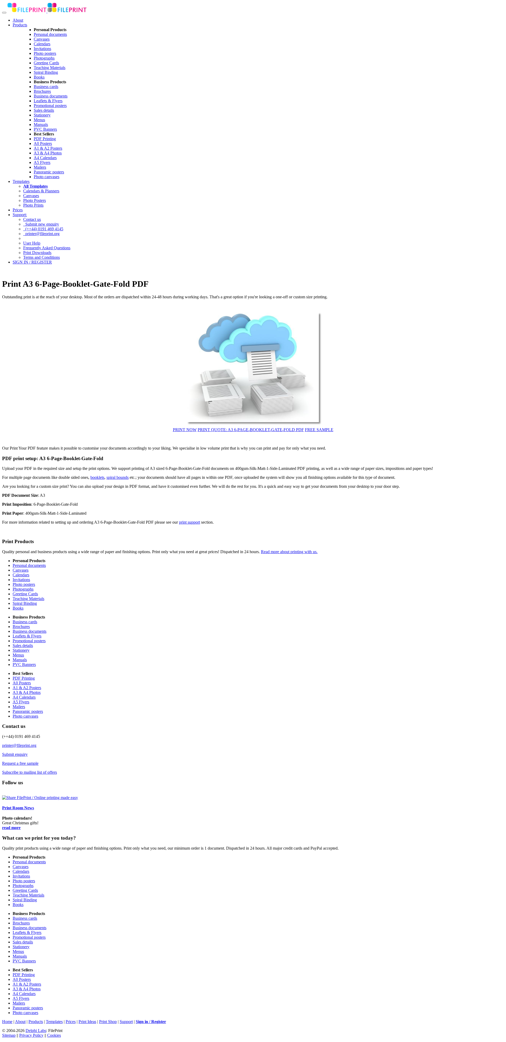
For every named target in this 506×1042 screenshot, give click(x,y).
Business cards (46, 86)
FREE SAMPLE (319, 429)
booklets (97, 477)
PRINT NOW (185, 429)
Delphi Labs (36, 1030)
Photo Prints (33, 205)
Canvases (42, 39)
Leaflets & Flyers (48, 101)
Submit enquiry (15, 754)
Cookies (54, 1035)
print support (189, 522)
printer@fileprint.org (41, 233)
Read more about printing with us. (289, 551)
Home (7, 1021)
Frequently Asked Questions (46, 248)
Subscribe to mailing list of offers (29, 772)
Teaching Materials (49, 67)
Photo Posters (34, 200)
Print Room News (18, 808)
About (18, 20)
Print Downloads (37, 252)
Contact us (32, 219)
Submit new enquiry (41, 224)
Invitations (42, 48)
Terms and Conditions (41, 257)
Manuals (41, 124)
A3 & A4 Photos (48, 153)
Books (39, 77)
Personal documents (50, 34)
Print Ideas (87, 1021)
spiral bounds (117, 477)
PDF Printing (45, 139)
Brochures (42, 91)
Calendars (42, 44)
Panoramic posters (49, 172)
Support (126, 1021)
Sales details (44, 110)
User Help (31, 243)
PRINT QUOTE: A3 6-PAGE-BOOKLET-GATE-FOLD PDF (251, 429)
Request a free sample (20, 763)
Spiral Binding (46, 72)
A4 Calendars (45, 157)
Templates (21, 181)
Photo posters (45, 53)
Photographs (44, 58)
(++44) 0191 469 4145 (43, 229)
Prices (18, 210)
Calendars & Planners (41, 191)
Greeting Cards (46, 63)
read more (11, 827)
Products (20, 25)
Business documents (50, 96)
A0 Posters (43, 143)
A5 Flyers (42, 162)
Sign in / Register (151, 1021)
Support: (20, 214)
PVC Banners (45, 129)
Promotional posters (50, 105)
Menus (39, 120)
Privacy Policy (31, 1035)
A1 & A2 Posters (48, 148)
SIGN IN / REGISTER (32, 262)
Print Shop (108, 1021)
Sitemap (9, 1035)
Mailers (40, 167)
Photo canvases (46, 176)
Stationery (42, 115)
